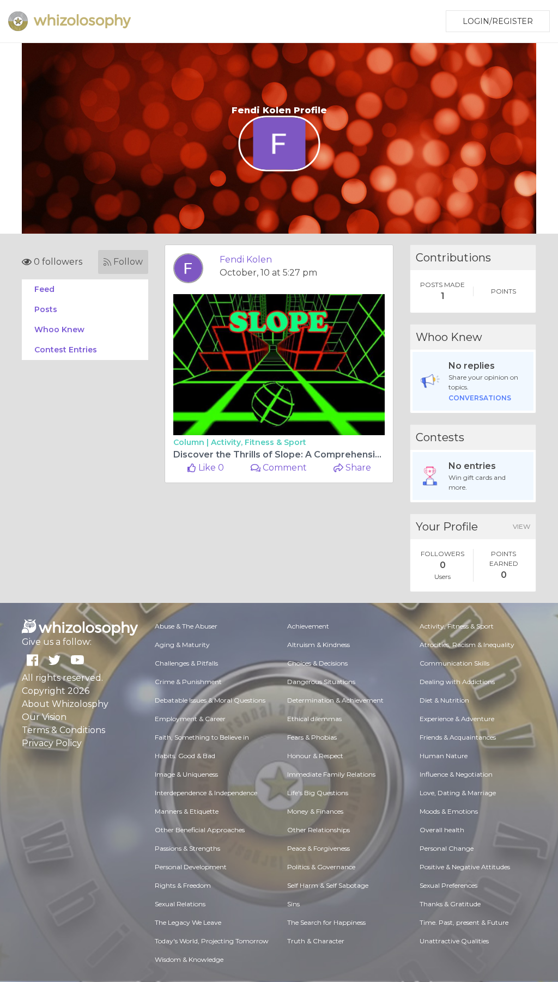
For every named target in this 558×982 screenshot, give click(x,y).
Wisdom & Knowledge (189, 959)
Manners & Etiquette (187, 811)
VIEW (521, 526)
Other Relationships (318, 830)
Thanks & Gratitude (450, 904)
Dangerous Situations (321, 682)
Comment (283, 467)
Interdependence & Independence (206, 793)
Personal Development (191, 867)
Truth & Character (315, 941)
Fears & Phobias (312, 737)
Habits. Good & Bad (185, 756)
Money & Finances (315, 811)
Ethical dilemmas (314, 719)
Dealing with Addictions (457, 682)
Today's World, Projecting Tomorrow (212, 941)
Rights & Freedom (183, 885)
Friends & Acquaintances (458, 737)
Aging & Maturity (182, 645)
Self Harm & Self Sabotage (327, 885)
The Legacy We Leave (188, 922)
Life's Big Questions (317, 793)
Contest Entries (65, 350)
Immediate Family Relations (331, 774)
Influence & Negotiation (456, 774)
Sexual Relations (180, 904)
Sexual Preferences (448, 885)
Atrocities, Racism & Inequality (467, 645)
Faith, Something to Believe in (202, 737)
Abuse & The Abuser (186, 626)
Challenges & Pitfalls (186, 663)
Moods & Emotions (449, 811)
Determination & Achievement (335, 700)
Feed (44, 289)
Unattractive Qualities (454, 941)
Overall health (442, 830)
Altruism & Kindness (318, 645)
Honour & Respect (315, 756)
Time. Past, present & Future (464, 922)
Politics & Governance (321, 867)
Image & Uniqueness (186, 774)
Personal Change (447, 848)
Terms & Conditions (63, 730)
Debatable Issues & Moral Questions (210, 700)
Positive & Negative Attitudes (465, 867)
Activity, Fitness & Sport (258, 442)
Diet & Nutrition (444, 700)
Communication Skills (454, 663)
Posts (45, 309)
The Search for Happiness (326, 922)
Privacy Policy (52, 743)
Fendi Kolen (246, 259)
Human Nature (444, 756)
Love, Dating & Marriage (458, 793)
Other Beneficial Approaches (200, 830)
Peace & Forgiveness (318, 848)
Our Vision (44, 717)
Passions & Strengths (187, 848)
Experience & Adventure (457, 719)
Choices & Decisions (317, 663)
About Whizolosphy (65, 704)
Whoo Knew (59, 329)
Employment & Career (190, 719)
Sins (293, 904)
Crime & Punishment (188, 682)
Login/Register (498, 21)
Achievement (308, 626)
